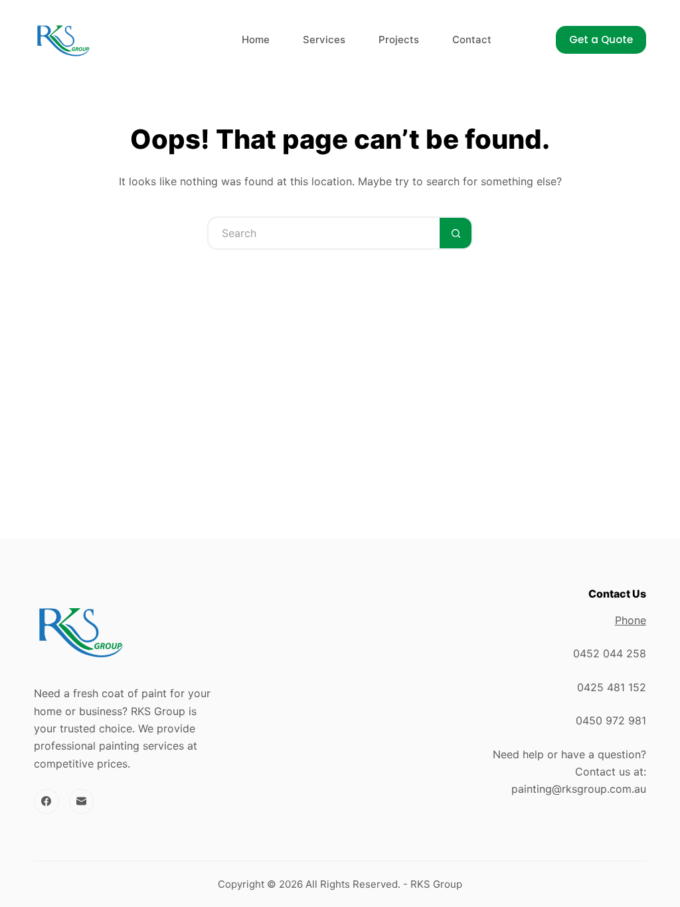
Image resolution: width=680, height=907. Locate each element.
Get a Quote (601, 39)
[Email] (81, 801)
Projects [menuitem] (399, 39)
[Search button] (456, 233)
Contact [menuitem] (471, 39)
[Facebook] (46, 801)
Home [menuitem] (256, 39)
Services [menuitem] (324, 39)
